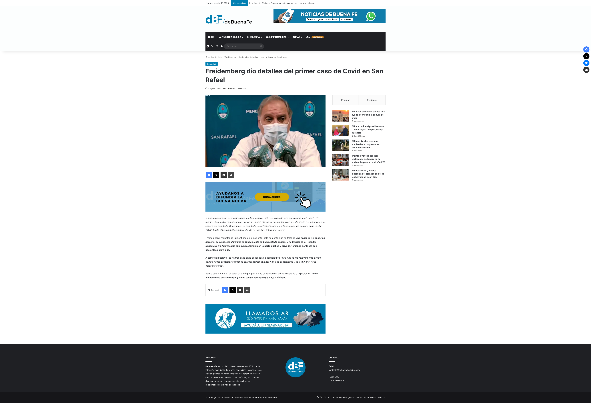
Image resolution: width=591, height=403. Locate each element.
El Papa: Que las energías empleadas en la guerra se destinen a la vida (365, 144)
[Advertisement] (359, 210)
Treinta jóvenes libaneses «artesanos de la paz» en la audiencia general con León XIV (368, 158)
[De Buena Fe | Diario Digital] (228, 19)
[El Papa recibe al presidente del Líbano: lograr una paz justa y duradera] (340, 130)
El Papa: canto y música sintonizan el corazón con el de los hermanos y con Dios (368, 173)
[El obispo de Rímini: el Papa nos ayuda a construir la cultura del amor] (340, 116)
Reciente (372, 100)
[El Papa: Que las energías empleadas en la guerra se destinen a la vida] (340, 145)
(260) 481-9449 (336, 380)
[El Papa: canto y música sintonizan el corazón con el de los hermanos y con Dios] (340, 175)
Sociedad (219, 57)
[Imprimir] (231, 175)
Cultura (254, 37)
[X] (216, 175)
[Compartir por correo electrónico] (224, 175)
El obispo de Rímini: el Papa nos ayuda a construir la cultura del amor (282, 3)
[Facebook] (209, 175)
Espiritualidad (278, 37)
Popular (345, 100)
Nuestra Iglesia (231, 37)
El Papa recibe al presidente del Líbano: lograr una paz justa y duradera (368, 129)
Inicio (211, 37)
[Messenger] (586, 63)
